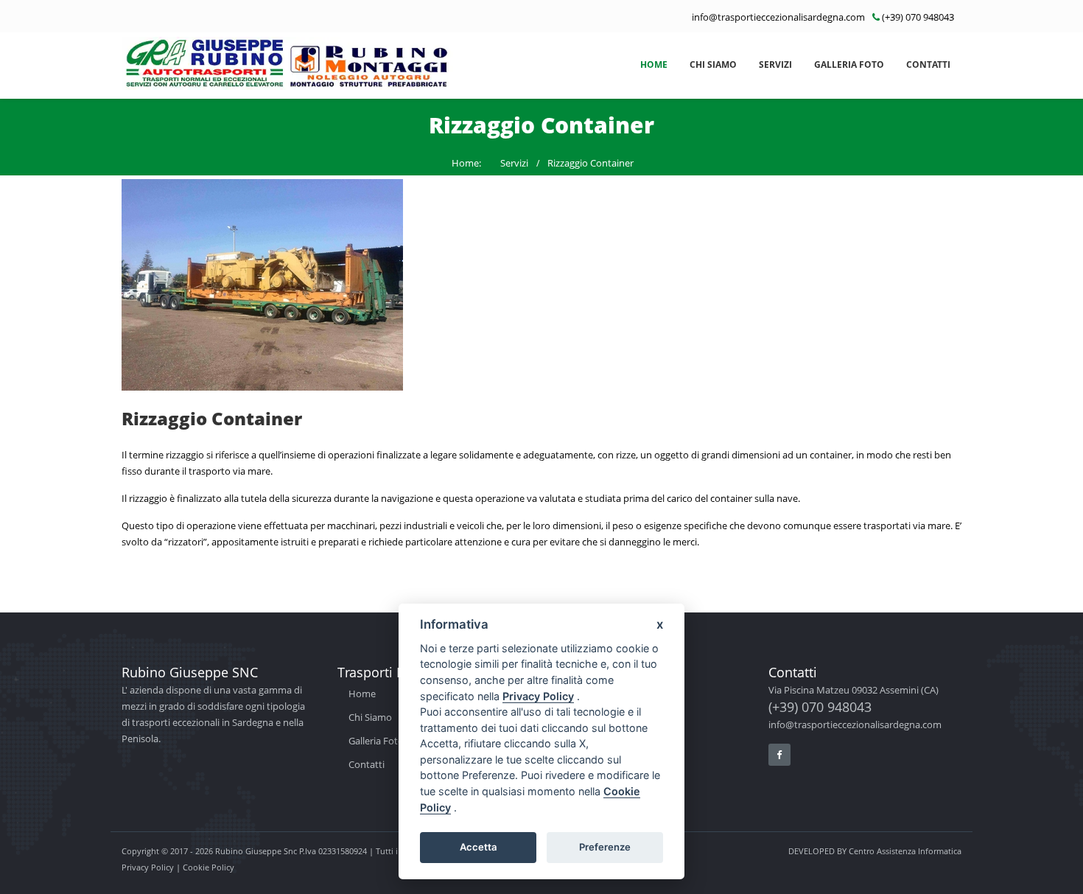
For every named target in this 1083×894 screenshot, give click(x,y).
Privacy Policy (148, 867)
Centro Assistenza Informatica (905, 850)
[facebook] (779, 755)
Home (653, 64)
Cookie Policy (208, 867)
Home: (466, 163)
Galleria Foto (849, 64)
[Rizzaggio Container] (541, 285)
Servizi (775, 64)
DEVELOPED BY (874, 850)
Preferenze (605, 847)
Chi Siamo (713, 64)
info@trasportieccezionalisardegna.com (778, 17)
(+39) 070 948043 (918, 17)
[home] (287, 63)
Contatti (928, 64)
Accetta (478, 847)
